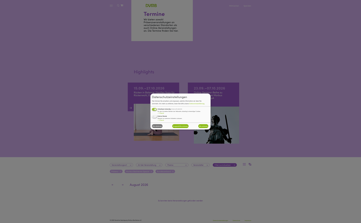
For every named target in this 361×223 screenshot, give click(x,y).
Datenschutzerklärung (196, 104)
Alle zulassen (203, 126)
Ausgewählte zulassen (180, 126)
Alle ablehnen (157, 126)
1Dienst (161, 113)
